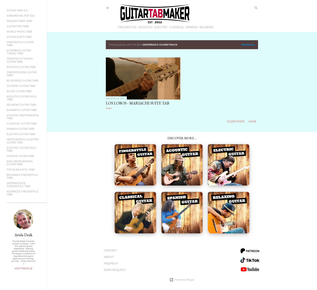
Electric (161, 27)
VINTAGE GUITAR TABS (20, 156)
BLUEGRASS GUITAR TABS (22, 80)
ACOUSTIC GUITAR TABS (21, 67)
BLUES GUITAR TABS (19, 91)
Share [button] (108, 108)
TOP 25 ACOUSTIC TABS (21, 169)
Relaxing (206, 27)
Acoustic (146, 27)
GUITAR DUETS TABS (19, 36)
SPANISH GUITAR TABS (21, 128)
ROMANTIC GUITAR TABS (22, 110)
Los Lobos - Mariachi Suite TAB (137, 103)
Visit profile (23, 268)
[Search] (256, 8)
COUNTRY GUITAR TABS (21, 85)
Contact (110, 250)
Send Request (115, 269)
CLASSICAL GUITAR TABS (22, 123)
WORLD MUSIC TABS (19, 31)
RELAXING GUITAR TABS (21, 104)
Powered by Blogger (184, 279)
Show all (248, 44)
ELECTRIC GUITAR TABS (21, 134)
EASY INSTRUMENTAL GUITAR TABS (20, 163)
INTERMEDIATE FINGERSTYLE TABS (19, 185)
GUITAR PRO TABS (18, 26)
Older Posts (236, 121)
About (109, 257)
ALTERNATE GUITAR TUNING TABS (19, 52)
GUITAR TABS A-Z (17, 10)
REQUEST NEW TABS (19, 21)
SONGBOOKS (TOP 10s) (21, 15)
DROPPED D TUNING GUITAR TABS (20, 60)
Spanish (192, 27)
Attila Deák (23, 234)
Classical (177, 27)
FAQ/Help (111, 263)
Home (252, 121)
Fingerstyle (127, 27)
